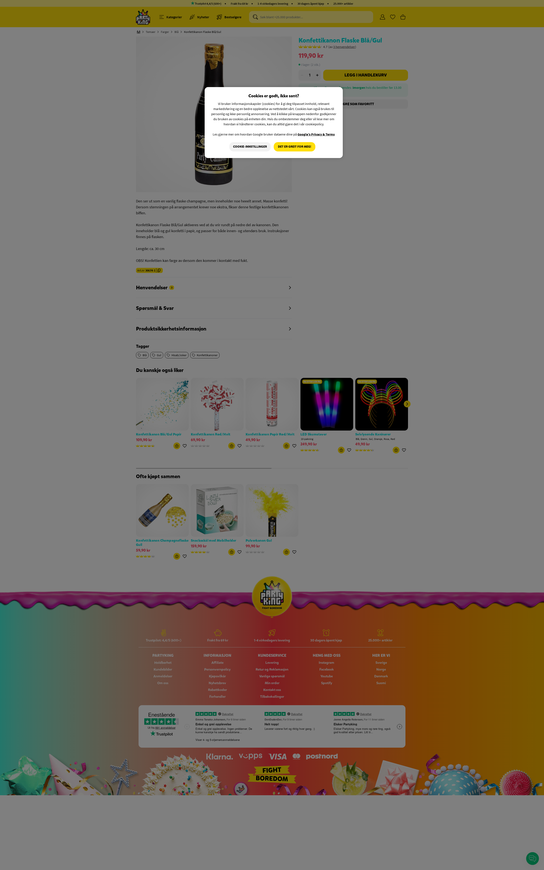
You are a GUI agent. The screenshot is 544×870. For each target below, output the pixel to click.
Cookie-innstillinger (250, 147)
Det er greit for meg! (294, 147)
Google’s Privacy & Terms (316, 134)
